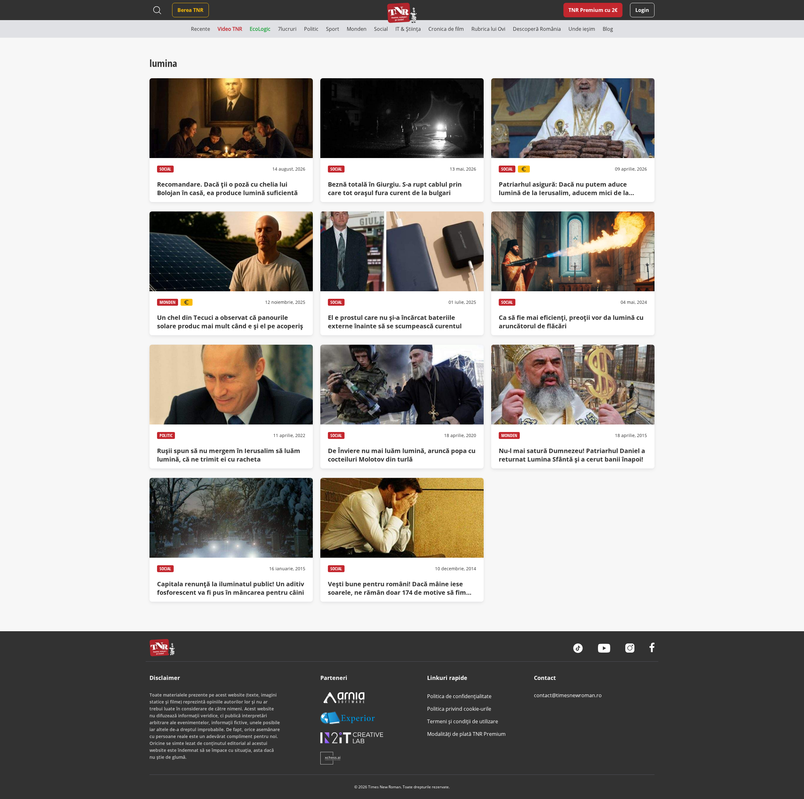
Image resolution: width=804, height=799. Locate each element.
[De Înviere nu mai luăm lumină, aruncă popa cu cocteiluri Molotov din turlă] (402, 406)
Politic (166, 435)
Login (642, 10)
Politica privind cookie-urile (459, 708)
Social (165, 169)
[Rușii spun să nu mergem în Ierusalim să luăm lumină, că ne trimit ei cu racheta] (231, 406)
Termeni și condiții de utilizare (462, 721)
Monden (168, 302)
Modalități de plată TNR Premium (466, 734)
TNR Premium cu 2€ (592, 10)
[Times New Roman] (402, 13)
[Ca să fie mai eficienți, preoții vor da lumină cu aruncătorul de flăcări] (573, 273)
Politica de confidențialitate (459, 696)
